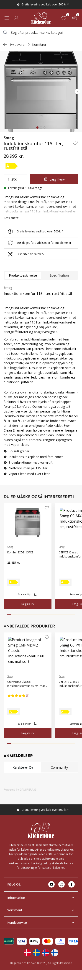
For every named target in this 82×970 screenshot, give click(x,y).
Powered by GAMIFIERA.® (20, 789)
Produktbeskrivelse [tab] (23, 275)
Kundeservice (17, 922)
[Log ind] (16, 18)
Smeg (9, 137)
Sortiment (14, 910)
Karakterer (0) (23, 767)
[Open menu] (7, 18)
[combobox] (41, 32)
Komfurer (39, 44)
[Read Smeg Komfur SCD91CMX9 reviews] (12, 570)
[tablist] (41, 275)
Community (59, 767)
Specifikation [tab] (59, 275)
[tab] (37, 127)
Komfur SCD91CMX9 (20, 552)
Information (16, 897)
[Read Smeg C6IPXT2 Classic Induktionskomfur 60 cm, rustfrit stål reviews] (64, 696)
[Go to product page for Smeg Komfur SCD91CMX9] (27, 522)
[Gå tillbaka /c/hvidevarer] (5, 44)
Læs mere (11, 218)
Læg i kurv (57, 179)
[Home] (41, 18)
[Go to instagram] (61, 884)
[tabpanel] (41, 334)
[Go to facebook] (71, 884)
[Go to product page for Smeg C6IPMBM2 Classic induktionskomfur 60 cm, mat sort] (27, 651)
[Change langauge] (27, 952)
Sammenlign (24, 594)
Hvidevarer (18, 44)
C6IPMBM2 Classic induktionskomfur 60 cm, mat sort (26, 684)
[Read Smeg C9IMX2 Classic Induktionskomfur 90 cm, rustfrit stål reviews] (64, 566)
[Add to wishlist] (75, 143)
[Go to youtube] (51, 884)
